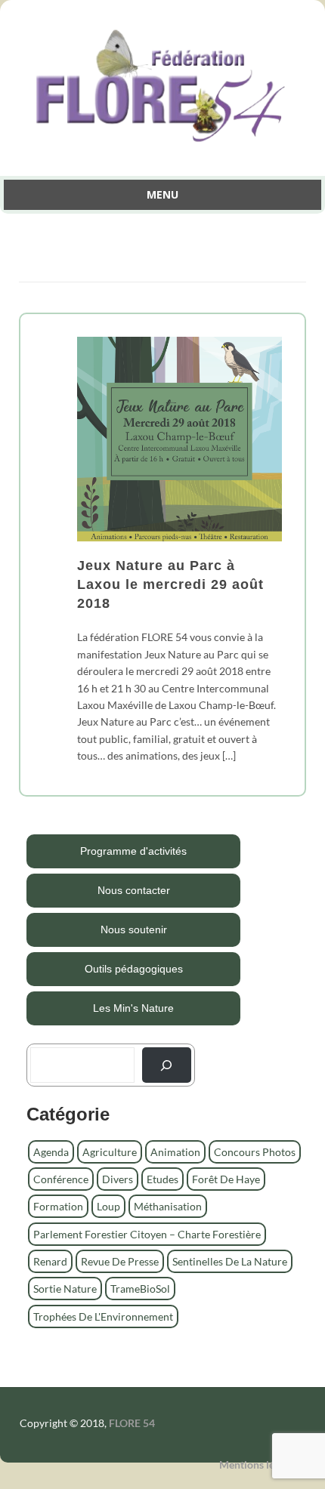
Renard (50, 1261)
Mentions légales (258, 1464)
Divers (117, 1179)
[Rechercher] (166, 1065)
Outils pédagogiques (134, 969)
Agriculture (109, 1151)
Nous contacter (134, 890)
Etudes (162, 1179)
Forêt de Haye (226, 1179)
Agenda (51, 1151)
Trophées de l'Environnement (103, 1316)
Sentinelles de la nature (229, 1261)
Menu (162, 194)
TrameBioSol (140, 1288)
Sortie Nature (65, 1288)
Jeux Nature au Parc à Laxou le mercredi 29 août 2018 (170, 584)
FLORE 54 (132, 1423)
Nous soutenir (134, 929)
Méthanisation (168, 1206)
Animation (175, 1151)
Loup (108, 1206)
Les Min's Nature (133, 1008)
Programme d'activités (133, 851)
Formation (58, 1206)
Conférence (60, 1179)
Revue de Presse (120, 1261)
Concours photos (255, 1151)
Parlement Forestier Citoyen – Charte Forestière (147, 1234)
